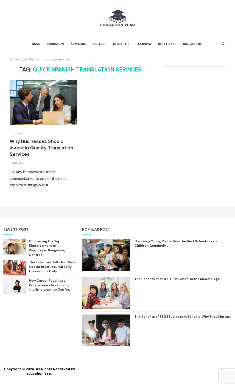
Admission (78, 44)
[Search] (223, 44)
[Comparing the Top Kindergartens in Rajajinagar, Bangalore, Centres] (14, 246)
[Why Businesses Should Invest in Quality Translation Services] (43, 102)
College (99, 44)
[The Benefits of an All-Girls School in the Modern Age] (106, 293)
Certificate (167, 44)
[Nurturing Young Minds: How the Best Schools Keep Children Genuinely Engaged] (106, 255)
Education (55, 44)
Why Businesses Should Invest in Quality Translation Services (41, 148)
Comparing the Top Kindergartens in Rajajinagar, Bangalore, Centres (47, 248)
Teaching (143, 44)
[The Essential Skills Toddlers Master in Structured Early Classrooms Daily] (14, 267)
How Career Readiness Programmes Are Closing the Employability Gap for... (50, 285)
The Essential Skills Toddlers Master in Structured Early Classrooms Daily (52, 266)
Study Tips (121, 44)
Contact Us (192, 44)
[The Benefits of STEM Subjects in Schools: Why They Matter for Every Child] (106, 330)
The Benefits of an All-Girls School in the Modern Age (177, 279)
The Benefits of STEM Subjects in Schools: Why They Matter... (182, 317)
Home (36, 44)
